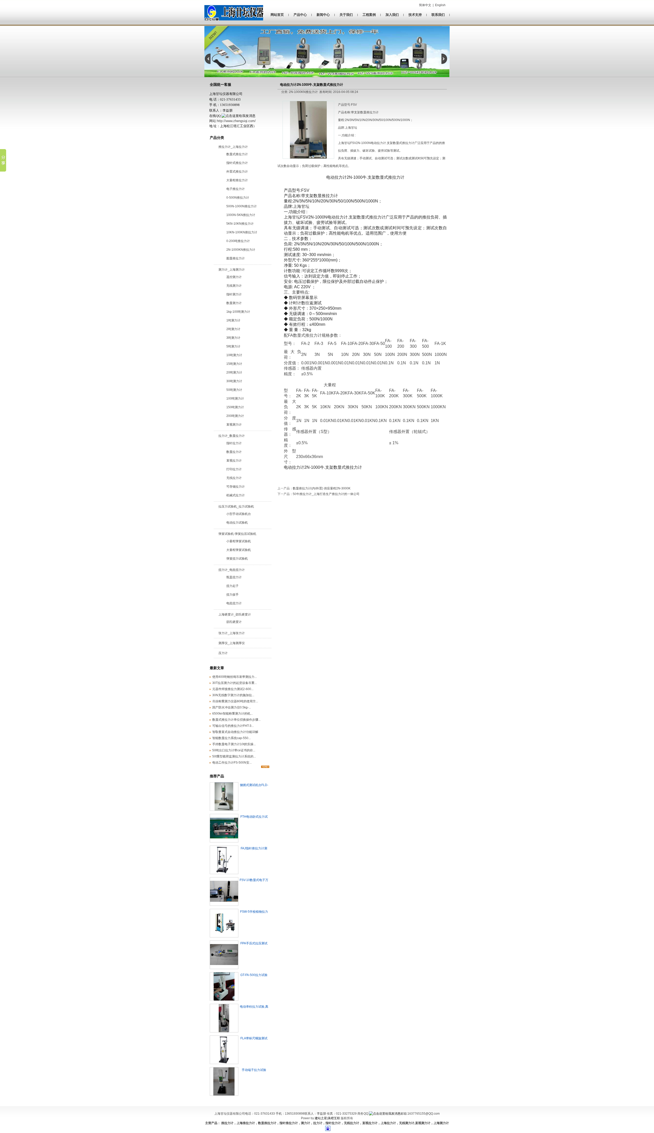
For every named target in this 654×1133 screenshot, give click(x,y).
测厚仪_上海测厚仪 (231, 643)
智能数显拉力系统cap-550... (231, 738)
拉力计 (317, 1123)
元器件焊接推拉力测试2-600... (232, 689)
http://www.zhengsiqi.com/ (236, 121)
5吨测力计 (233, 346)
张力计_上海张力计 (231, 633)
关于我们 (346, 15)
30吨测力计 (234, 381)
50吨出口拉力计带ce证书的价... (233, 750)
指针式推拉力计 (237, 163)
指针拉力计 (234, 443)
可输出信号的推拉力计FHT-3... (233, 726)
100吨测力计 (235, 398)
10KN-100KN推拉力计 (241, 232)
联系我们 (438, 15)
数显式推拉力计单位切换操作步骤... (236, 719)
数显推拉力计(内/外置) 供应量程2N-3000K (322, 488)
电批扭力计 (234, 603)
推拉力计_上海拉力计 (233, 147)
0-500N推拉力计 (237, 197)
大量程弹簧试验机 (238, 550)
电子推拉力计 (235, 189)
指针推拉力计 (288, 1123)
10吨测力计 (234, 355)
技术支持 (415, 15)
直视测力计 (234, 424)
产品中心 (300, 15)
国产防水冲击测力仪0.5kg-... (231, 707)
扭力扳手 (232, 594)
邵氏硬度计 (234, 622)
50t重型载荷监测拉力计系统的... (234, 756)
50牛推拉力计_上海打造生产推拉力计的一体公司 (326, 494)
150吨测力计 (235, 407)
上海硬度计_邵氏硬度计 (234, 614)
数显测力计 (234, 303)
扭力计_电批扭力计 (231, 570)
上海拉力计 (388, 1123)
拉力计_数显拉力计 (231, 436)
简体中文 (425, 5)
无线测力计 (234, 285)
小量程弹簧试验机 (238, 541)
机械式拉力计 (235, 495)
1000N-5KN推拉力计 (240, 215)
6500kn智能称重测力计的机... (232, 713)
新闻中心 (323, 15)
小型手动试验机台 (238, 514)
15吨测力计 (234, 364)
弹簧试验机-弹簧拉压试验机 (237, 534)
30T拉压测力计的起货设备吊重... (234, 683)
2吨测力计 (233, 329)
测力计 (305, 1123)
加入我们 (392, 15)
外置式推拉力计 (237, 171)
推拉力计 (226, 1123)
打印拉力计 (234, 469)
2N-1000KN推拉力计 (240, 249)
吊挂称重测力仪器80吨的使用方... (235, 701)
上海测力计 (441, 1123)
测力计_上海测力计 (231, 269)
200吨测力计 (235, 416)
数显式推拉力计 (237, 154)
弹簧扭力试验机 (237, 558)
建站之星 (321, 1118)
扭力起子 (232, 586)
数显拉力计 (234, 452)
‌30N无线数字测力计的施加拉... (233, 695)
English (440, 5)
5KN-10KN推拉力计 (240, 223)
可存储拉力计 (235, 486)
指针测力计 (234, 294)
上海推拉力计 (246, 1123)
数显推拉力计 (267, 1123)
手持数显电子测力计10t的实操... (234, 744)
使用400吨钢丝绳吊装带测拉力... (234, 677)
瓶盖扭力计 (234, 577)
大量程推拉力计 (237, 180)
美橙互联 (334, 1118)
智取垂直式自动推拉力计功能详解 (235, 732)
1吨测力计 (233, 320)
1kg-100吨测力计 (238, 312)
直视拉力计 (234, 460)
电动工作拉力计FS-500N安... (232, 762)
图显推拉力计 (235, 258)
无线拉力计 (234, 478)
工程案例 (369, 15)
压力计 (223, 653)
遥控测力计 (234, 277)
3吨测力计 (233, 338)
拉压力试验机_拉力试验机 (236, 506)
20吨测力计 (234, 372)
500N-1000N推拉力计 (241, 206)
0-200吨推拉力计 (238, 241)
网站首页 (277, 15)
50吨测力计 (234, 390)
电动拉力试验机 (237, 522)
